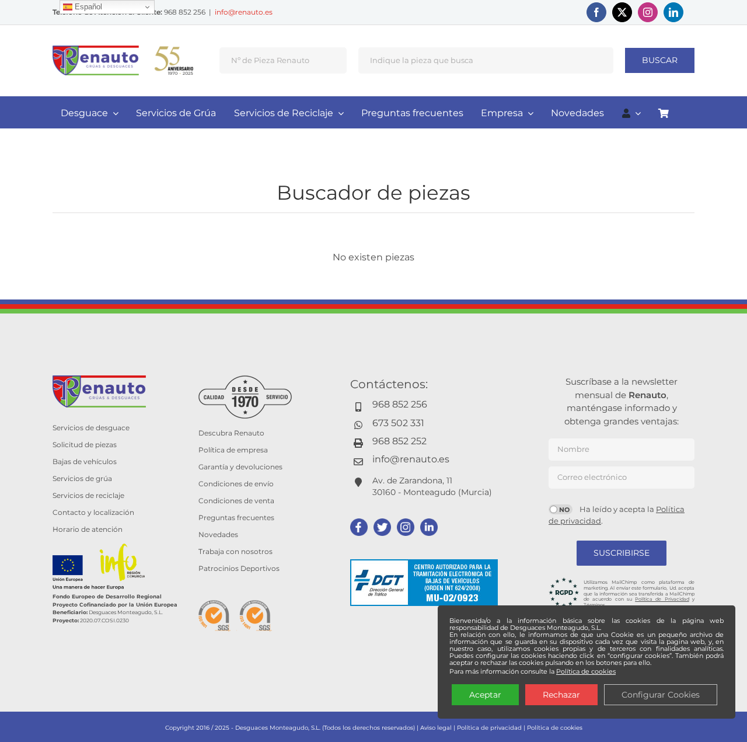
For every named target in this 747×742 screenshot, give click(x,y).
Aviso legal (436, 727)
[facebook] (596, 12)
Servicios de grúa (82, 478)
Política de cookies (554, 727)
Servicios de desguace (91, 427)
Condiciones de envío (236, 483)
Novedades (218, 534)
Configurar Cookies (661, 694)
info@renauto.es (244, 12)
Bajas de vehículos (85, 461)
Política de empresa (233, 449)
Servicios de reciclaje (88, 495)
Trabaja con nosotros (235, 551)
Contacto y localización (93, 512)
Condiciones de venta (236, 500)
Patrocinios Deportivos (239, 568)
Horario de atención (88, 529)
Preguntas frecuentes (236, 517)
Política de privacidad (489, 727)
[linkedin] (673, 12)
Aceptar (485, 694)
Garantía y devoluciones (240, 466)
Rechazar (561, 694)
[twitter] (622, 12)
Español (87, 6)
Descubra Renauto (231, 433)
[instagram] (648, 12)
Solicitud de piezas (85, 444)
